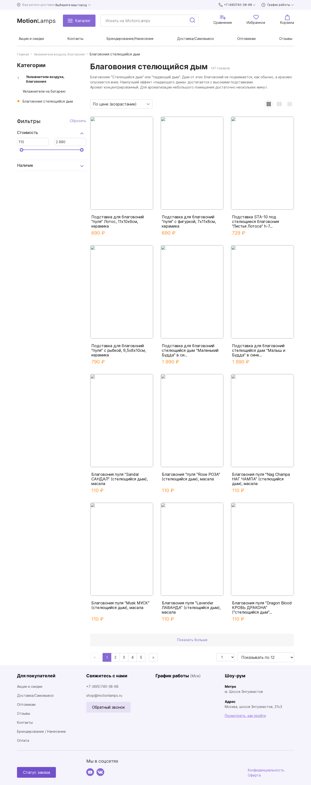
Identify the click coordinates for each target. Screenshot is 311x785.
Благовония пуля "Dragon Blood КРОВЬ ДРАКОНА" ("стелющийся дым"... (262, 608)
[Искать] (192, 20)
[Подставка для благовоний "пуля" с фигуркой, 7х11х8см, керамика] (192, 163)
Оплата (23, 740)
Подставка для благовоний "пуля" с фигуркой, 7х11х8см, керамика (189, 222)
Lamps (36, 20)
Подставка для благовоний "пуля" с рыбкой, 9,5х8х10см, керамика (118, 350)
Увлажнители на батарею (44, 91)
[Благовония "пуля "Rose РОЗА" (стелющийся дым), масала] (192, 420)
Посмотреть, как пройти (245, 716)
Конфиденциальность (266, 770)
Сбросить (78, 121)
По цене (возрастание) (115, 104)
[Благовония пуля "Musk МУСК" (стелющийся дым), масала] (121, 549)
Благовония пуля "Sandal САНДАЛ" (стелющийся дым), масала (119, 479)
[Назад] (18, 78)
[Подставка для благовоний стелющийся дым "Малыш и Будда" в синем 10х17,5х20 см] (262, 291)
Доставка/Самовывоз (35, 695)
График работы (278, 5)
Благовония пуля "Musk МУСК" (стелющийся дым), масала (120, 605)
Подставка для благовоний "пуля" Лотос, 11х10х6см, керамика (117, 222)
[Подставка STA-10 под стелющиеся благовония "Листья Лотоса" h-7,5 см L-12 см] (262, 163)
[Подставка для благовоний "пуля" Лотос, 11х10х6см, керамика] (121, 163)
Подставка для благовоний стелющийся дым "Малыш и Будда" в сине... (258, 350)
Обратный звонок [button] (108, 707)
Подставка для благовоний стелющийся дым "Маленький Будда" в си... (190, 350)
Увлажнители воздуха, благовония (45, 79)
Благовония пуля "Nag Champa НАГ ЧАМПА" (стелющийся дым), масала (261, 479)
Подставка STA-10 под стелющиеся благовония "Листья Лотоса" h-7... (255, 222)
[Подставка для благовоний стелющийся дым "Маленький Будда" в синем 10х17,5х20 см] (192, 291)
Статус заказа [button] (36, 772)
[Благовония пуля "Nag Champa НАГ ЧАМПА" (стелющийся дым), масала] (262, 420)
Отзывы (23, 713)
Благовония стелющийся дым (48, 101)
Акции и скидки (29, 686)
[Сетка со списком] (279, 104)
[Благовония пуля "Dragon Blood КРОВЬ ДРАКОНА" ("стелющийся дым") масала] (262, 549)
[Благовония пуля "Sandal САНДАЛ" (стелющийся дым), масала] (121, 420)
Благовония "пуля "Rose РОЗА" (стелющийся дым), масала (191, 476)
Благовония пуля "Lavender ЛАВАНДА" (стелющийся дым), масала (191, 608)
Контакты (25, 722)
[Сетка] (268, 104)
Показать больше (192, 639)
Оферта (254, 775)
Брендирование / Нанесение (41, 731)
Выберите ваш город (71, 5)
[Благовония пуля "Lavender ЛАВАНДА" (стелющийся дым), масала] (192, 549)
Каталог (83, 20)
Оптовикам (26, 704)
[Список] (289, 104)
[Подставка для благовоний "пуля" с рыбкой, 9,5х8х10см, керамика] (121, 291)
